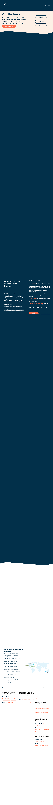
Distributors (41, 21)
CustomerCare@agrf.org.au (9, 699)
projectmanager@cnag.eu (28, 699)
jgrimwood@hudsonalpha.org (42, 708)
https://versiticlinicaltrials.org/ (41, 745)
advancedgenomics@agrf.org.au (9, 698)
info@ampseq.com (46, 694)
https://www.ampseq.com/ (41, 698)
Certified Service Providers (41, 17)
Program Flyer (46, 313)
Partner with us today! (9, 26)
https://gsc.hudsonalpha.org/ (41, 712)
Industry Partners (41, 25)
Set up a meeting (34, 313)
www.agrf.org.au (10, 702)
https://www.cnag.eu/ (28, 702)
